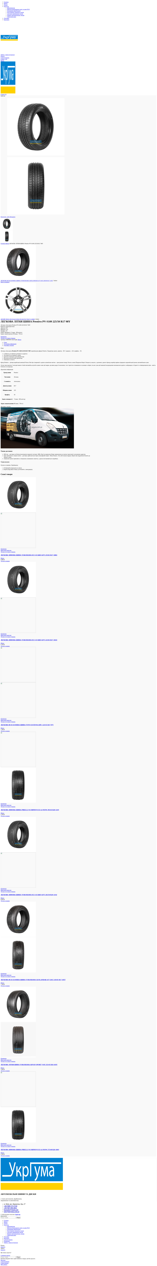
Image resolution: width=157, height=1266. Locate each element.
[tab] (80, 342)
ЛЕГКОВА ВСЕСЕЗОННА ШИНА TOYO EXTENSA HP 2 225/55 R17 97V (27, 725)
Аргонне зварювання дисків (15, 14)
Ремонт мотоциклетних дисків (15, 15)
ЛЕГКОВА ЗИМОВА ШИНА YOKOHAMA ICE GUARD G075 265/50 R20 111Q (29, 895)
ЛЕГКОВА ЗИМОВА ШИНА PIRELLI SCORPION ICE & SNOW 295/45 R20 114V (30, 810)
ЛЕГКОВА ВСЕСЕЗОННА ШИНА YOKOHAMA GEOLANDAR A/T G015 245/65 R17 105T (33, 980)
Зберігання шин (11, 16)
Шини (7, 243)
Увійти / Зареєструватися (11, 1242)
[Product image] (18, 547)
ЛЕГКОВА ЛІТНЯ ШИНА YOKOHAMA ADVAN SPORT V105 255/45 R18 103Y (29, 1065)
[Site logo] (9, 53)
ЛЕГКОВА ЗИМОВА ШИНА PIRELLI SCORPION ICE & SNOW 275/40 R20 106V (30, 1149)
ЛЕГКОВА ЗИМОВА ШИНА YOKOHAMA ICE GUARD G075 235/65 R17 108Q (29, 555)
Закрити (3, 1247)
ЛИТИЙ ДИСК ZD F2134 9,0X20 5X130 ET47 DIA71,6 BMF (18, 319)
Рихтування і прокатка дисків (15, 12)
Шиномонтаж (11, 8)
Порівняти (7, 1241)
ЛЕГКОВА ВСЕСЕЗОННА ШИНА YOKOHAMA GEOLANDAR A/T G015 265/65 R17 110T (27, 280)
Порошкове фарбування (13, 11)
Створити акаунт (5, 1255)
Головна (3, 243)
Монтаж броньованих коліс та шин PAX (18, 9)
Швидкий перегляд (6, 550)
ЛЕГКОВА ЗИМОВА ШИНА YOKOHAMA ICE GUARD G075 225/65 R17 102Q (29, 640)
